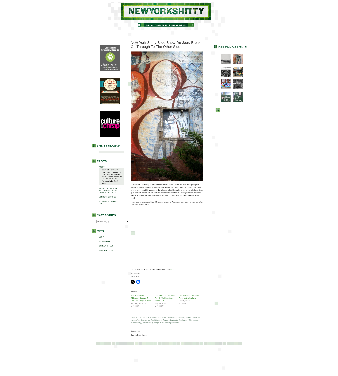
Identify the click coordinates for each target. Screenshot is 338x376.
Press (104, 184)
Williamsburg (136, 323)
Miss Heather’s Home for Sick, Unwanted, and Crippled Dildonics (110, 190)
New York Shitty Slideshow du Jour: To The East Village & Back (141, 298)
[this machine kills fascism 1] (224, 101)
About (101, 167)
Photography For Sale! (110, 181)
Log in (101, 237)
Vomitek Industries (107, 197)
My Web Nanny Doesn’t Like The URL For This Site (112, 178)
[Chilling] (237, 89)
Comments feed (106, 246)
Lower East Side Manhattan (156, 320)
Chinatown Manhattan (167, 317)
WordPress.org (106, 250)
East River (196, 317)
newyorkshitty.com (169, 16)
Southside (174, 320)
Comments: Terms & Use (110, 170)
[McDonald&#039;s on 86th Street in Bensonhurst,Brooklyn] (237, 76)
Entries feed (105, 241)
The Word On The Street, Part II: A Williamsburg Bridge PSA (165, 298)
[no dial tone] (237, 64)
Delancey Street (184, 317)
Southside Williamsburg (188, 320)
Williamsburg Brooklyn (169, 323)
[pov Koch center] (224, 64)
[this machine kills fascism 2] (237, 101)
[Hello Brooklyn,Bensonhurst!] (224, 89)
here (171, 269)
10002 (138, 317)
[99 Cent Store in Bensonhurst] (224, 76)
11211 (144, 317)
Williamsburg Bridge (150, 323)
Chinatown (152, 317)
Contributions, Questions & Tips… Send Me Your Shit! (111, 173)
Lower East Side (137, 320)
